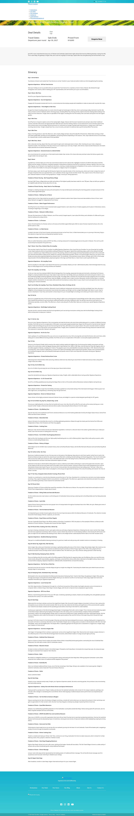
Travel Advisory (34, 16)
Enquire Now (96, 39)
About (78, 788)
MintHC (104, 814)
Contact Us (33, 15)
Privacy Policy (52, 814)
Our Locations (34, 13)
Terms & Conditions (60, 814)
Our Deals (33, 11)
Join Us (89, 788)
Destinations (33, 10)
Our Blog (67, 788)
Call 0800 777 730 (102, 1)
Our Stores (56, 788)
